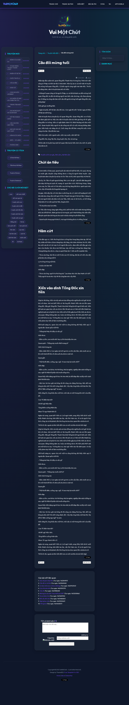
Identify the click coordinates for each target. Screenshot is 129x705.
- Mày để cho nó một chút (14, 130)
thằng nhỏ (13, 222)
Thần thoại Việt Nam (16, 165)
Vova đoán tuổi (45, 596)
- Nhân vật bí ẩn (14, 73)
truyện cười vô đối (17, 206)
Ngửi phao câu (44, 601)
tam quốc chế (11, 226)
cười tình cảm (12, 237)
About (63, 676)
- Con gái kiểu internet (13, 93)
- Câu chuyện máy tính (13, 124)
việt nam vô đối (20, 194)
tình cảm (12, 229)
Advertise (69, 676)
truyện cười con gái (17, 218)
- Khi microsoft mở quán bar (13, 111)
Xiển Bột (80, 4)
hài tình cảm (12, 233)
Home (58, 676)
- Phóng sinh (13, 145)
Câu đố (42, 591)
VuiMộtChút (10, 4)
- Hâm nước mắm (15, 135)
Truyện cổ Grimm (15, 173)
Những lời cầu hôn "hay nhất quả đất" (52, 593)
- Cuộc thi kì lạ (14, 78)
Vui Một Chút (64, 32)
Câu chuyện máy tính (46, 581)
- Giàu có (12, 87)
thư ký (22, 222)
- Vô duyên (13, 83)
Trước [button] (42, 71)
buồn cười (23, 237)
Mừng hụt (43, 604)
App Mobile (119, 4)
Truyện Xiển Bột (52, 53)
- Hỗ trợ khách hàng (13, 118)
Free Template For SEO (71, 672)
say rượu (21, 229)
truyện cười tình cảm (17, 214)
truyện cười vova (17, 202)
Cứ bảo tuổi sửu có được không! (50, 586)
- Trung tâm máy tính (14, 105)
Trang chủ (41, 53)
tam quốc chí (23, 226)
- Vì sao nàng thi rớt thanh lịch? (13, 67)
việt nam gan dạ (17, 198)
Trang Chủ (53, 4)
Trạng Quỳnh (67, 4)
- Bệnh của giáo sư (14, 60)
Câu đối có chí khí (45, 583)
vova (11, 194)
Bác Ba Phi (92, 4)
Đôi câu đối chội (45, 599)
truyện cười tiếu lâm (17, 210)
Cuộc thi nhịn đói (45, 588)
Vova (102, 4)
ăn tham (19, 241)
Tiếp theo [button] (87, 71)
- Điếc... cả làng (15, 140)
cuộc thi (23, 233)
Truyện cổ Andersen (15, 180)
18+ (110, 4)
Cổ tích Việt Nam (14, 157)
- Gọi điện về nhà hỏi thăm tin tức (14, 99)
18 (12, 241)
